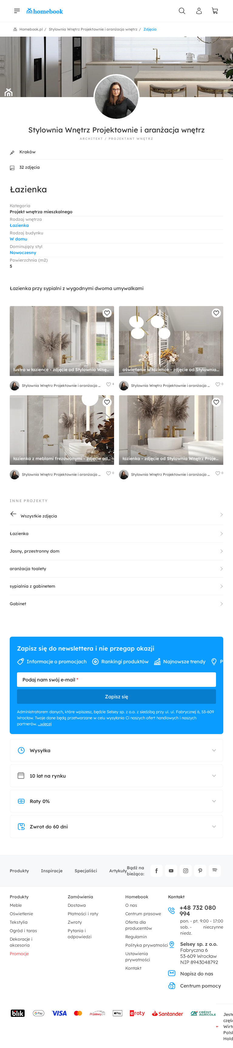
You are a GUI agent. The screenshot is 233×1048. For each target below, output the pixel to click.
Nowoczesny (23, 252)
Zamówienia (80, 896)
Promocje (19, 953)
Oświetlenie (21, 913)
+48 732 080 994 (198, 911)
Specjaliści (86, 870)
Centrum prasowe (143, 913)
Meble (16, 905)
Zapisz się (116, 697)
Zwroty (75, 922)
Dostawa (77, 905)
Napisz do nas (196, 974)
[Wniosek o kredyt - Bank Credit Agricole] (203, 1013)
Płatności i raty (83, 913)
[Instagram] (186, 871)
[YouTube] (171, 871)
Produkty (19, 870)
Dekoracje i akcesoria (21, 942)
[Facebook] (156, 871)
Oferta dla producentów (138, 925)
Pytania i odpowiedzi (80, 933)
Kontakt (133, 968)
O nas (131, 905)
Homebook (136, 896)
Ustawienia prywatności (137, 956)
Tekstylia (19, 922)
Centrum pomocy (200, 986)
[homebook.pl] (45, 11)
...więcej (45, 723)
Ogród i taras (23, 930)
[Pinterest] (200, 871)
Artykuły (118, 870)
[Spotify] (215, 871)
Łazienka (19, 225)
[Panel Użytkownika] (199, 11)
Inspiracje (51, 870)
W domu (18, 239)
